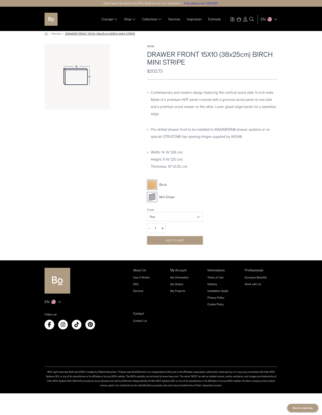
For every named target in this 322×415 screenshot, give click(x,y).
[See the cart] (239, 19)
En (263, 19)
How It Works (141, 277)
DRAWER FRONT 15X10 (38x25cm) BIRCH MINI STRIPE (100, 33)
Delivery (212, 284)
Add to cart (175, 240)
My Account (178, 270)
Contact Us (140, 321)
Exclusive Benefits (256, 277)
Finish (150, 210)
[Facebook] (49, 324)
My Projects (177, 291)
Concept (107, 19)
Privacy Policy (215, 297)
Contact (138, 314)
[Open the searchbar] (251, 19)
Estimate (214, 19)
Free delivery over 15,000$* (201, 3)
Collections (149, 19)
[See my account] (232, 19)
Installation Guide (217, 291)
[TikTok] (76, 324)
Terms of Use (215, 277)
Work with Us (253, 284)
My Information (179, 277)
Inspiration (194, 19)
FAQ (135, 284)
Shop (127, 19)
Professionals (254, 270)
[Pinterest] (90, 324)
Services (174, 19)
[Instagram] (63, 324)
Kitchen (57, 33)
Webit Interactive (107, 372)
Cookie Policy (215, 304)
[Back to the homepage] (51, 19)
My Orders (176, 284)
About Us (139, 270)
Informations (216, 270)
